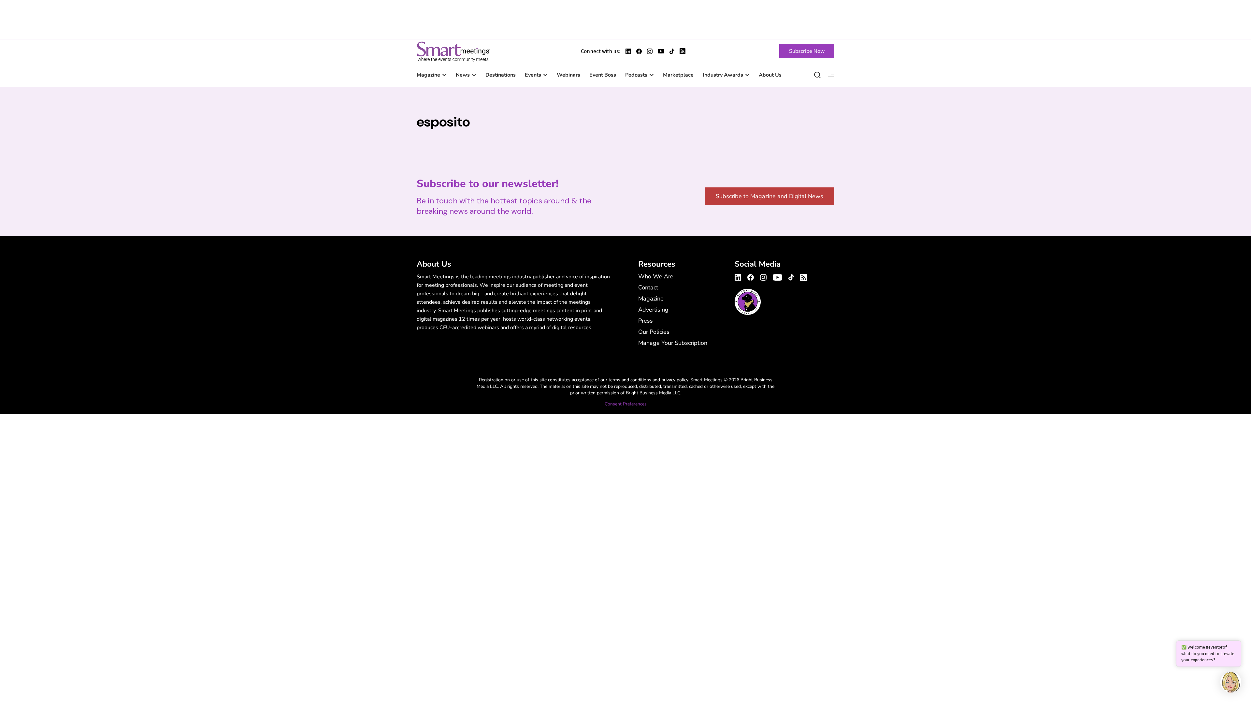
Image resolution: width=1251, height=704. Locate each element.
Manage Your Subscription (672, 343)
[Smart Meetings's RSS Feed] (682, 51)
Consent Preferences (626, 404)
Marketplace (678, 75)
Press (645, 321)
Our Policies (653, 332)
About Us (770, 75)
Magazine (428, 75)
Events (533, 75)
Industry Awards (723, 75)
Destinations (500, 75)
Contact (648, 287)
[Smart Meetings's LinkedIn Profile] (628, 51)
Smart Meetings (453, 51)
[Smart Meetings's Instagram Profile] (650, 51)
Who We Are (655, 276)
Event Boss (602, 75)
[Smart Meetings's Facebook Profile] (639, 51)
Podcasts (636, 75)
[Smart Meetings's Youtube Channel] (777, 276)
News (463, 75)
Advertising (653, 310)
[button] (1230, 683)
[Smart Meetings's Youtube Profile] (661, 51)
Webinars (568, 75)
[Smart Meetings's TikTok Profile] (671, 51)
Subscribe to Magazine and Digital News (769, 196)
